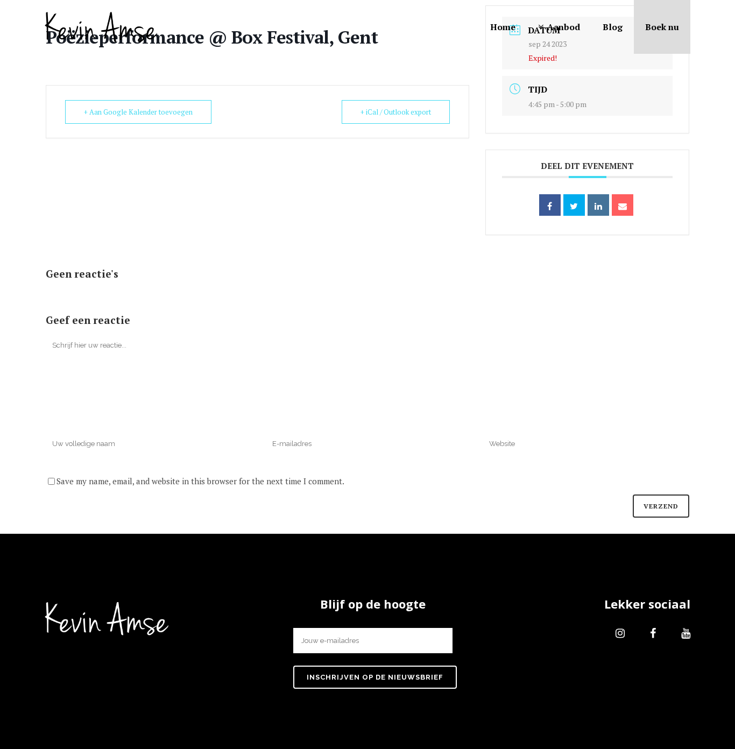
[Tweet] (574, 205)
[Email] (622, 205)
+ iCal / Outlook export (396, 112)
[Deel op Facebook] (550, 205)
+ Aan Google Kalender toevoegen (138, 112)
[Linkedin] (598, 205)
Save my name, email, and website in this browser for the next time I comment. (200, 481)
